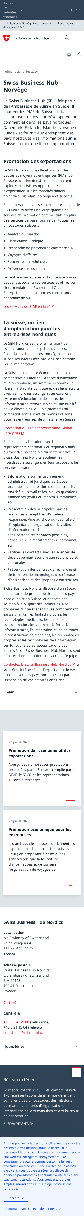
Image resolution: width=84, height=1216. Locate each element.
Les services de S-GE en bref (26, 306)
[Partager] (78, 54)
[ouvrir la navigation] (77, 38)
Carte (7, 1002)
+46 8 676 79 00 (16, 1022)
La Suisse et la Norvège (31, 38)
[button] (76, 1072)
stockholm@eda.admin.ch (24, 1032)
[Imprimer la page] (69, 54)
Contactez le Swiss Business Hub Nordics (37, 664)
